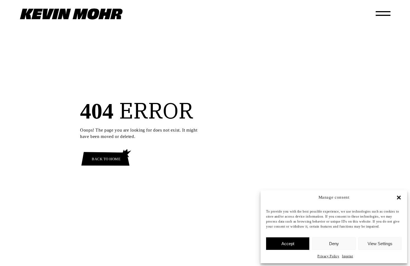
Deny (334, 243)
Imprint (347, 256)
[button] (399, 197)
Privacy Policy (328, 256)
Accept (287, 243)
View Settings (380, 243)
